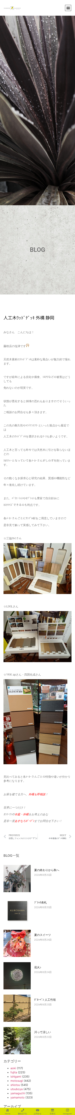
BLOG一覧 (11, 855)
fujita (13, 1072)
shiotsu (15, 1085)
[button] (68, 8)
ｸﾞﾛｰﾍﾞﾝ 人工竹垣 (45, 999)
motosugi (16, 1080)
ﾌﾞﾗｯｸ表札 (40, 902)
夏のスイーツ (42, 935)
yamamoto (17, 1097)
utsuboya (16, 1089)
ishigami (15, 1076)
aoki (13, 1068)
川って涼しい (42, 1032)
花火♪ (37, 967)
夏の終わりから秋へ (48, 870)
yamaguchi (17, 1093)
